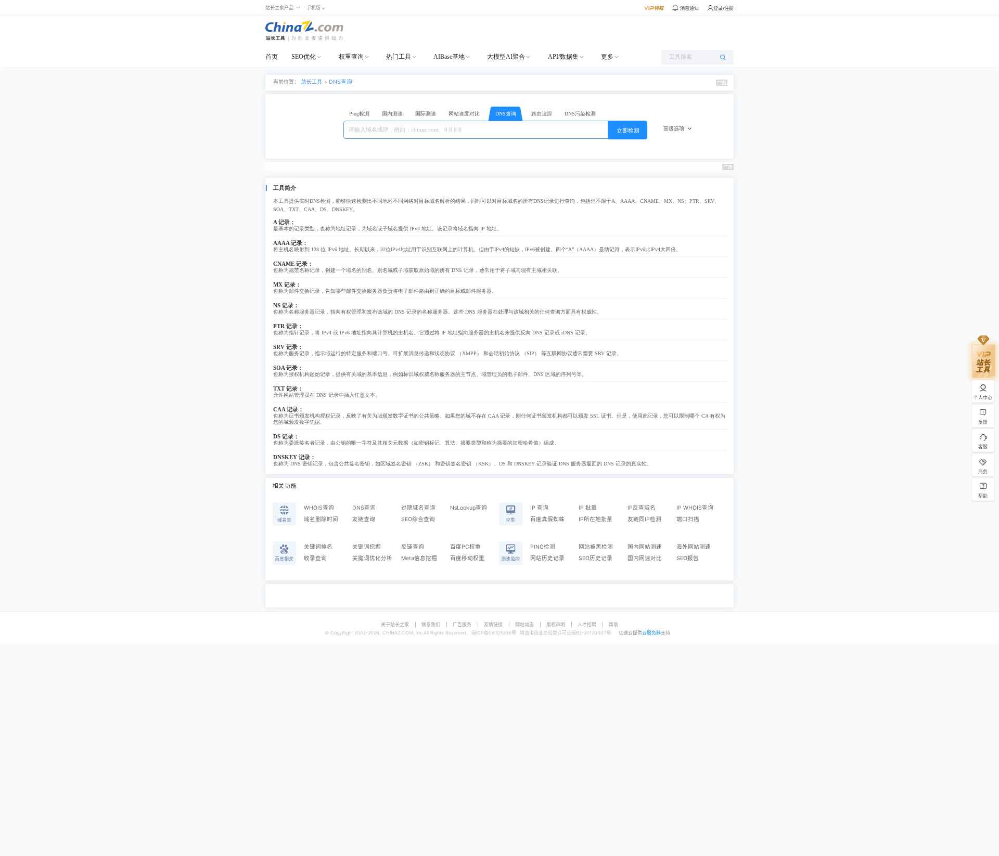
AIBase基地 (449, 56)
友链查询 (363, 519)
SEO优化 (303, 56)
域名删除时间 (321, 519)
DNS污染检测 (580, 113)
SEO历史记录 (595, 558)
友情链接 (493, 624)
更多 (607, 56)
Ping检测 (359, 113)
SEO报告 (687, 558)
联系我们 (430, 624)
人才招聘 (587, 624)
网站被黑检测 (596, 546)
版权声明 (555, 624)
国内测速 (392, 113)
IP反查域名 (641, 507)
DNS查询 (340, 82)
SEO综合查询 (418, 519)
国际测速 (425, 113)
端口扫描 (687, 519)
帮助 (613, 624)
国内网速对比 (644, 558)
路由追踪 (541, 113)
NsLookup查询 (468, 507)
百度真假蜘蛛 (547, 519)
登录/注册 (723, 8)
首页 (271, 56)
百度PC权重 (465, 546)
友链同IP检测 (644, 519)
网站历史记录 (547, 558)
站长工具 (311, 82)
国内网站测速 (644, 546)
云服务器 (651, 632)
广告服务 (462, 624)
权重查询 (351, 56)
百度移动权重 (467, 558)
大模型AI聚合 (506, 56)
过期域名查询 (418, 507)
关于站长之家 (395, 624)
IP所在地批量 (595, 519)
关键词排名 (318, 546)
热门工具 (398, 56)
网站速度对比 (464, 113)
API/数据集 (563, 56)
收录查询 (315, 558)
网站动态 (524, 624)
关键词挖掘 (366, 546)
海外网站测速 (693, 546)
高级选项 (673, 129)
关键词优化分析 (372, 558)
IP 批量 (588, 507)
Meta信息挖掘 (419, 558)
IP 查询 (539, 507)
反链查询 (412, 546)
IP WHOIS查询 (694, 507)
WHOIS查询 (319, 507)
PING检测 (542, 546)
